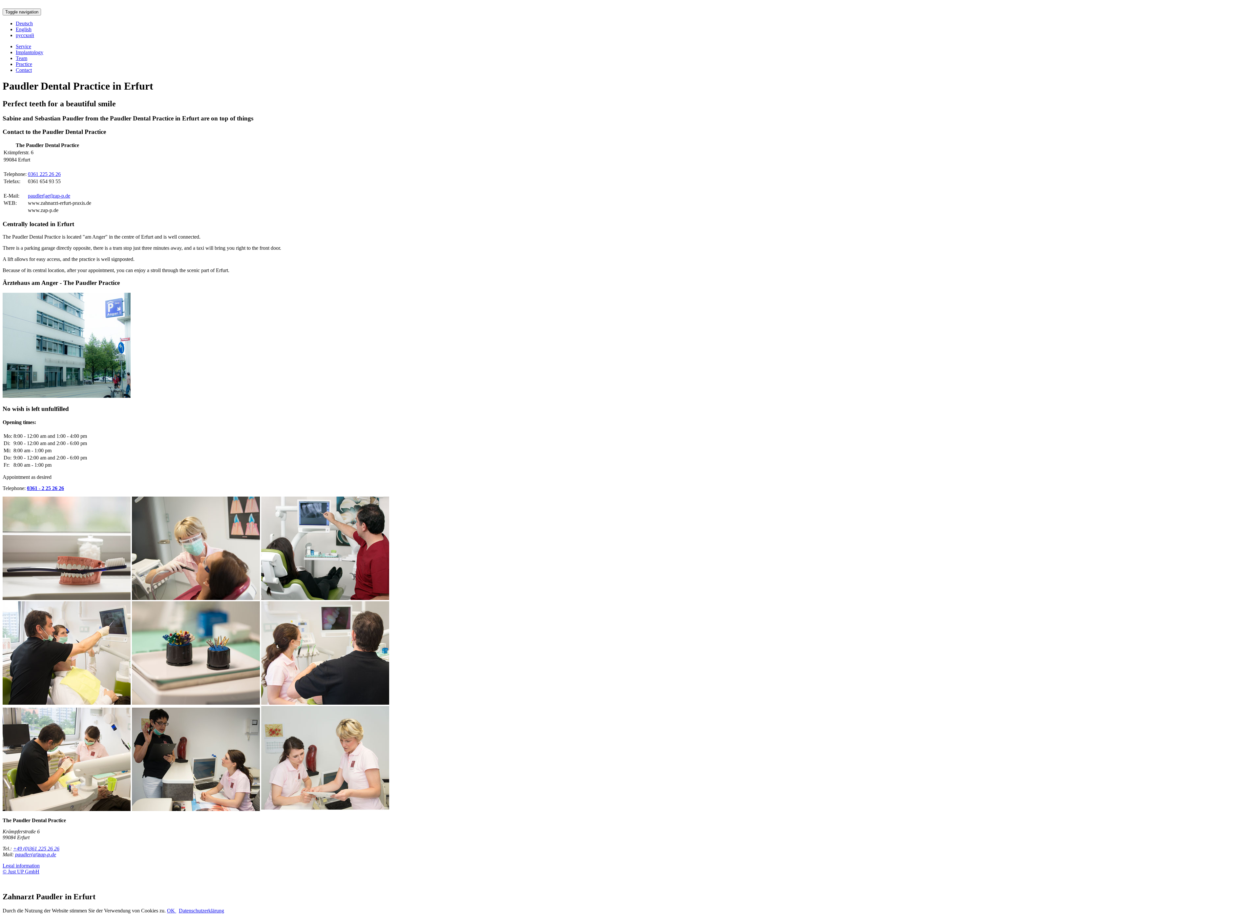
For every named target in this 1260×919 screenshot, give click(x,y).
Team (21, 58)
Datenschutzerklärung (201, 910)
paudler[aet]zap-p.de (49, 196)
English (24, 29)
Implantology (29, 52)
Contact (24, 70)
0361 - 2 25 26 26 (45, 488)
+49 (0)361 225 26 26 (36, 848)
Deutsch (24, 23)
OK (171, 910)
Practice (24, 64)
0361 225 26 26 (44, 174)
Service (23, 46)
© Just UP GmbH (21, 871)
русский (25, 35)
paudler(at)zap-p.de (35, 854)
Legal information (21, 865)
